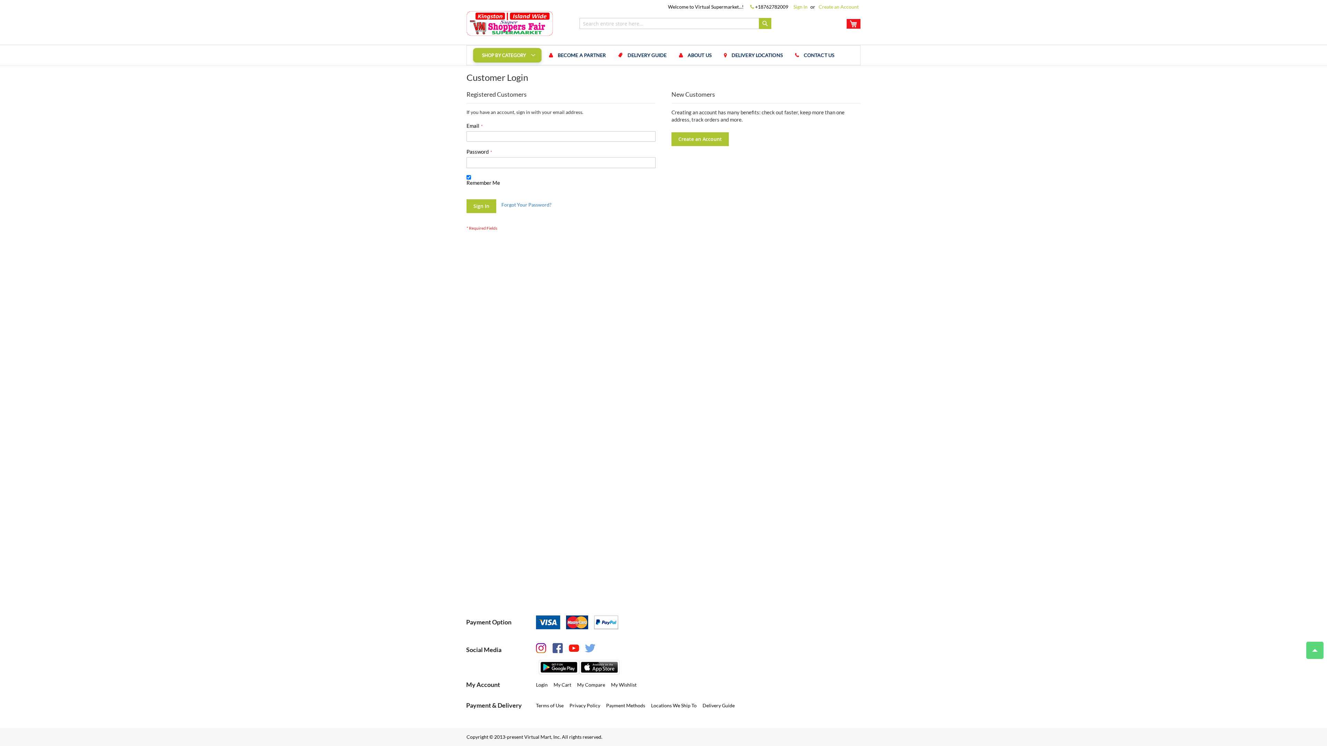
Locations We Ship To (674, 705)
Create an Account (839, 7)
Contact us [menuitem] (819, 55)
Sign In (800, 7)
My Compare (591, 685)
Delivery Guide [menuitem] (647, 55)
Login (542, 685)
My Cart (562, 685)
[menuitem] (507, 55)
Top (1315, 650)
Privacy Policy (585, 705)
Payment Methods (625, 705)
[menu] (663, 55)
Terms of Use (550, 705)
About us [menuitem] (700, 55)
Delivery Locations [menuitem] (757, 55)
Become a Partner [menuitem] (582, 55)
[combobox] (675, 23)
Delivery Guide (719, 705)
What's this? (478, 189)
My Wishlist (624, 685)
